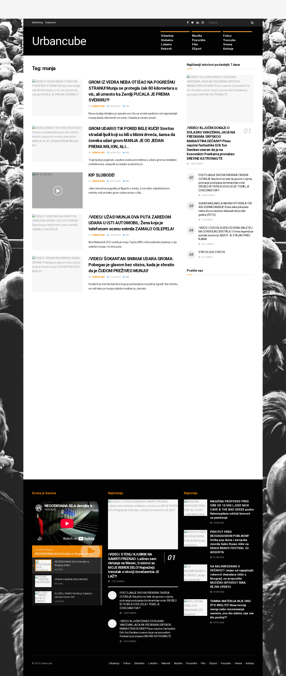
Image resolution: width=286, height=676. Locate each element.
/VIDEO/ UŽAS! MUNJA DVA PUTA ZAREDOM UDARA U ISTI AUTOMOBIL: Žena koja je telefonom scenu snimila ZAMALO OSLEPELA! (131, 223)
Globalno (167, 40)
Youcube (229, 40)
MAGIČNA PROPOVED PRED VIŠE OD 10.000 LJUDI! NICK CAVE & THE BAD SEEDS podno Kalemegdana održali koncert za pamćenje (232, 509)
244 (127, 277)
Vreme (227, 44)
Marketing (37, 22)
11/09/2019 (114, 277)
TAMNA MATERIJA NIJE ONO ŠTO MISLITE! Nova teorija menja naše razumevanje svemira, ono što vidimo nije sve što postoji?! (232, 609)
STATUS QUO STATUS (211, 252)
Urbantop (167, 35)
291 (127, 235)
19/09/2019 (114, 235)
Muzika (197, 35)
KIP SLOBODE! (102, 175)
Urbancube (59, 41)
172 (127, 106)
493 (127, 181)
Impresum (50, 22)
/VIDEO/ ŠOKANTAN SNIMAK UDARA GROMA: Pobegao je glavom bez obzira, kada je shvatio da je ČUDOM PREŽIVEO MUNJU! (131, 264)
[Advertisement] (143, 8)
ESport (196, 48)
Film (195, 44)
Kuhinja (228, 48)
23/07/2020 (114, 181)
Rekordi (166, 48)
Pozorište (198, 40)
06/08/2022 (114, 152)
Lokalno (166, 44)
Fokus (227, 35)
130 (127, 152)
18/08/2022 (114, 106)
